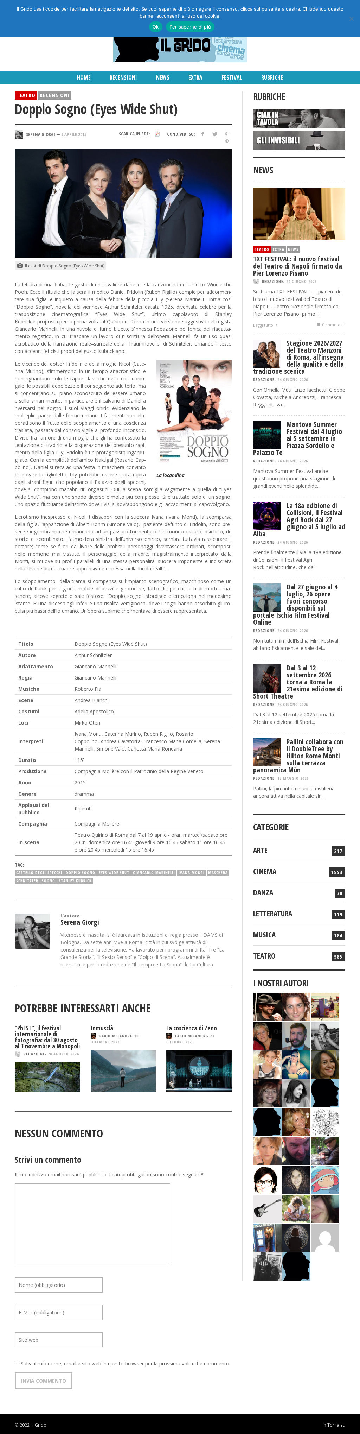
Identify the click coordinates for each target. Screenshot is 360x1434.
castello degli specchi (39, 872)
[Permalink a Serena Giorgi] (325, 1034)
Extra (278, 249)
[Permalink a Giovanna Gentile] (296, 1092)
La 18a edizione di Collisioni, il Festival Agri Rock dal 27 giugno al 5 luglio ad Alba (299, 519)
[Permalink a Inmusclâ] (123, 1071)
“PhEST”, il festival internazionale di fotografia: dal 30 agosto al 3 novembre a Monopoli (47, 1037)
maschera (218, 872)
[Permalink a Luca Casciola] (267, 1236)
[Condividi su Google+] (227, 134)
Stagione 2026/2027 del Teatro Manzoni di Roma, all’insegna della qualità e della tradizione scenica (298, 357)
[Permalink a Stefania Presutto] (296, 1208)
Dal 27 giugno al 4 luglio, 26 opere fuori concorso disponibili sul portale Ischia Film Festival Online (295, 604)
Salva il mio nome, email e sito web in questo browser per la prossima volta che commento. (125, 1363)
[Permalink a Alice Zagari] (325, 1208)
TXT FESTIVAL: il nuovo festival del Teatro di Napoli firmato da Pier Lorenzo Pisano (297, 266)
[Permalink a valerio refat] (325, 1236)
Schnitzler (27, 880)
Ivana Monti (192, 872)
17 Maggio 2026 (293, 778)
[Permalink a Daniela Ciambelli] (296, 1063)
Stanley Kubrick (75, 880)
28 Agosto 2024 (63, 1053)
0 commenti (333, 324)
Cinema (264, 871)
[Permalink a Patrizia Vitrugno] (267, 1092)
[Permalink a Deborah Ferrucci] (325, 1063)
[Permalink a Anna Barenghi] (267, 1179)
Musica (264, 935)
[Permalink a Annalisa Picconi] (267, 1150)
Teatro (26, 95)
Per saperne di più (190, 27)
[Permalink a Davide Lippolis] (296, 1150)
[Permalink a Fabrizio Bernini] (325, 1092)
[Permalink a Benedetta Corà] (267, 1063)
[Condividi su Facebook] (202, 134)
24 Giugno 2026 (301, 281)
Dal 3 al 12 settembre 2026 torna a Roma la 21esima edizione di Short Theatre (297, 682)
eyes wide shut (114, 872)
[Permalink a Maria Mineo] (325, 1179)
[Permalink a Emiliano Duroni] (325, 1006)
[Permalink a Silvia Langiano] (296, 1179)
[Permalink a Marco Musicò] (267, 1121)
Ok (156, 27)
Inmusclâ (102, 1028)
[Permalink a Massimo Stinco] (296, 1034)
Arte (260, 850)
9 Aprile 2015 (73, 134)
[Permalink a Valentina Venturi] (296, 1006)
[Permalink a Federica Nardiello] (296, 1236)
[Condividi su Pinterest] (227, 141)
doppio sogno (80, 872)
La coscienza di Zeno (191, 1028)
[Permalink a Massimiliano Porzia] (296, 1265)
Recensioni (55, 95)
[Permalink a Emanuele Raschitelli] (267, 1265)
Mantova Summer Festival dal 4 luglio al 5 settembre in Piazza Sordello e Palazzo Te (297, 438)
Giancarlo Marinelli (154, 872)
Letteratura (272, 913)
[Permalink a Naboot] (267, 1208)
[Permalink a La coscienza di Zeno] (199, 1071)
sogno (48, 880)
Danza (263, 892)
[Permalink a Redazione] (325, 1121)
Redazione (34, 1053)
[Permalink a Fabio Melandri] (267, 1006)
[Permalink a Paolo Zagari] (325, 1150)
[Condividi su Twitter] (214, 134)
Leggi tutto (263, 325)
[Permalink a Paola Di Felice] (296, 1121)
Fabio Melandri (115, 1035)
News (293, 249)
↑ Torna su (334, 1425)
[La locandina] (194, 412)
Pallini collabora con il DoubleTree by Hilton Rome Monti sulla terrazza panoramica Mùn (298, 756)
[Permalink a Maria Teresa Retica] (267, 1034)
